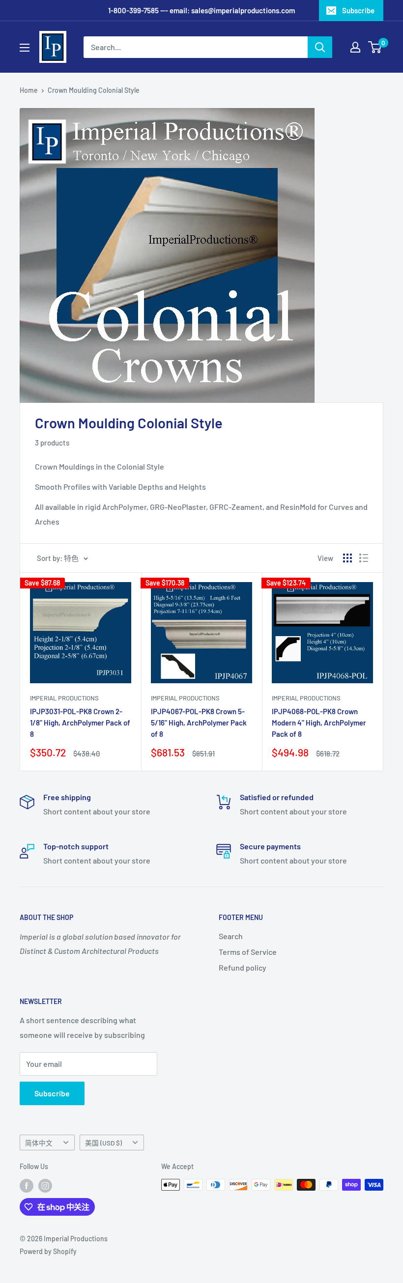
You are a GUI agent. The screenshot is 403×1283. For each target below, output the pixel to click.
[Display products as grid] (347, 558)
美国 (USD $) (103, 1143)
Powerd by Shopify (48, 1251)
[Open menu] (24, 48)
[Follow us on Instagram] (45, 1186)
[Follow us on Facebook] (26, 1186)
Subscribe (358, 10)
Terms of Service (248, 951)
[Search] (320, 47)
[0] (375, 47)
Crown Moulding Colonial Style (94, 90)
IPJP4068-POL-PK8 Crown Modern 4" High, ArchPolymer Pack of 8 (319, 723)
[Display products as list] (363, 558)
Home (29, 90)
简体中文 (39, 1143)
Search (231, 936)
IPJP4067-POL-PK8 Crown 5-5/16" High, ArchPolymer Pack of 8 (199, 723)
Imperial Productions (64, 698)
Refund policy (242, 967)
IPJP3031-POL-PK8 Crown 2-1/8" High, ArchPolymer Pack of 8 (80, 723)
